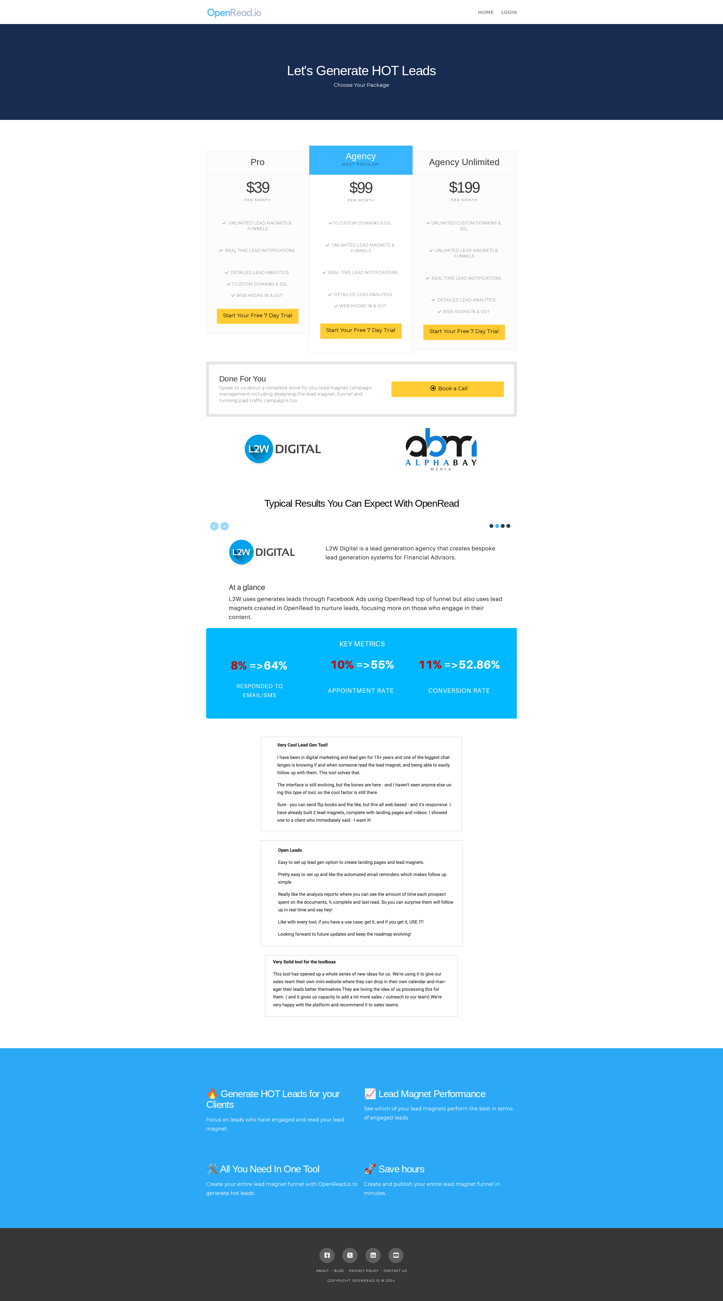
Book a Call (453, 388)
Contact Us (395, 1271)
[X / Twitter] (350, 1255)
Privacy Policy (364, 1271)
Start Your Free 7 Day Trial (257, 315)
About (322, 1271)
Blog (339, 1271)
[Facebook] (327, 1255)
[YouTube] (396, 1255)
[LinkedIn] (373, 1255)
